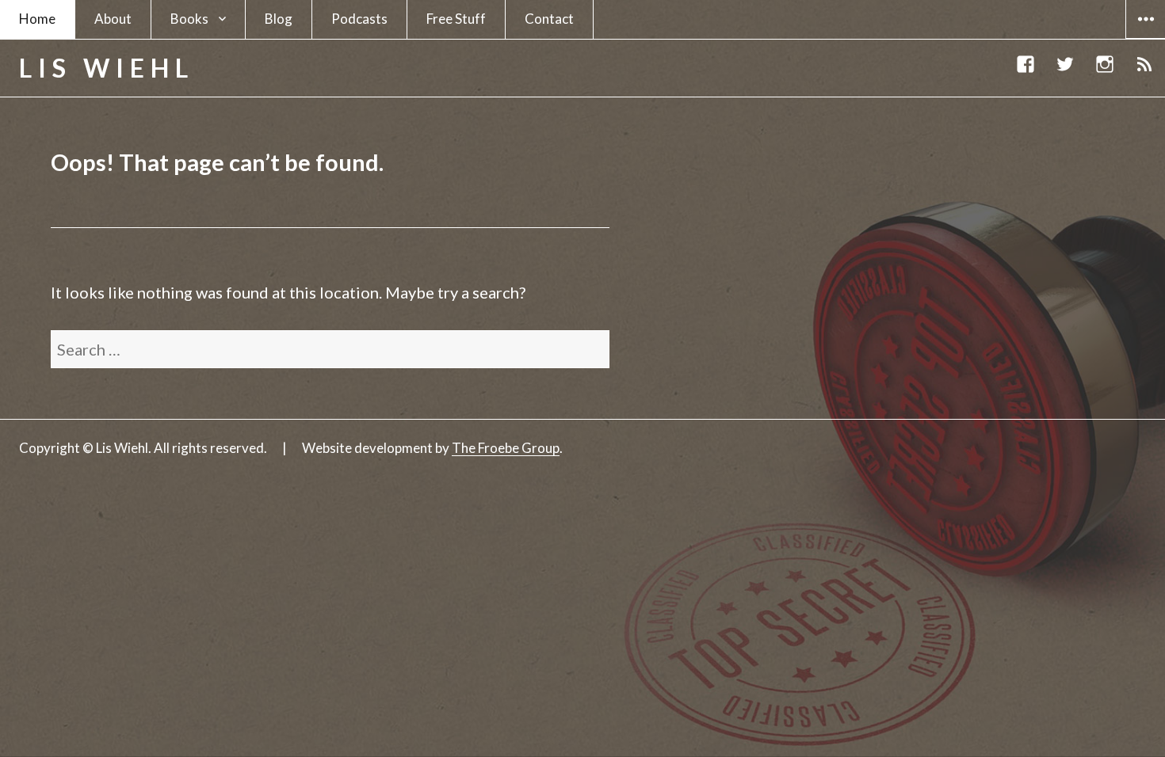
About (113, 18)
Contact (549, 18)
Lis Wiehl (106, 67)
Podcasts (359, 18)
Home (37, 18)
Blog (278, 18)
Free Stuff (456, 18)
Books (189, 18)
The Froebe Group (506, 447)
